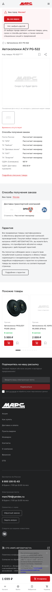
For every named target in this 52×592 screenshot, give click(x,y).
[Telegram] (32, 57)
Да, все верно (13, 19)
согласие (12, 391)
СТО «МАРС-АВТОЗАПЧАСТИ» (19, 548)
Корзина (47, 589)
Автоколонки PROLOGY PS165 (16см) (14, 327)
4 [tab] (25, 350)
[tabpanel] (15, 321)
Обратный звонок (12, 513)
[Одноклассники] (40, 57)
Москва (16, 197)
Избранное (32, 589)
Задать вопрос (10, 520)
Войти (18, 589)
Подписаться (26, 387)
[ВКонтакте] (36, 57)
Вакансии (6, 455)
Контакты (6, 443)
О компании (7, 449)
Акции (5, 413)
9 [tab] (34, 350)
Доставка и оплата (10, 425)
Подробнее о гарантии (15, 272)
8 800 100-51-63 (11, 481)
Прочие (7, 322)
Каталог (5, 589)
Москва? (21, 12)
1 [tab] (18, 350)
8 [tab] (32, 350)
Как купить (7, 419)
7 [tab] (30, 350)
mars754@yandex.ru (13, 496)
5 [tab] (27, 350)
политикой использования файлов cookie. (31, 570)
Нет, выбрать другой (16, 26)
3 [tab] (23, 350)
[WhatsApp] (44, 57)
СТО (4, 461)
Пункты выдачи (9, 431)
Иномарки (6, 437)
